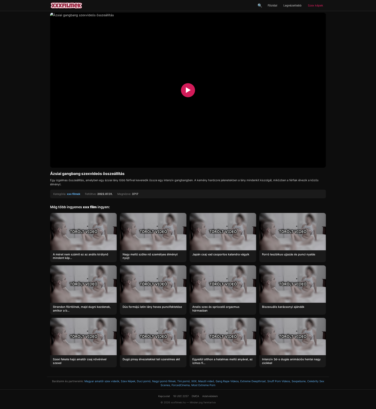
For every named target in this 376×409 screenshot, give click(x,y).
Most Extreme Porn (203, 385)
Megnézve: (124, 193)
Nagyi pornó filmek (164, 381)
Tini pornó (183, 381)
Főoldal (272, 5)
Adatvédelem (210, 396)
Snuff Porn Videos (278, 381)
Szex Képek (128, 381)
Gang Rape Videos (227, 381)
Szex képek (315, 5)
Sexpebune (299, 381)
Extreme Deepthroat (253, 381)
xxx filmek (73, 193)
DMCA (195, 396)
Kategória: (59, 193)
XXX (194, 381)
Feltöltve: (91, 193)
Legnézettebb (292, 5)
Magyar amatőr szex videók (101, 381)
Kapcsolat (164, 396)
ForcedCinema (181, 385)
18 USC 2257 (181, 396)
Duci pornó (144, 381)
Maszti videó (206, 381)
